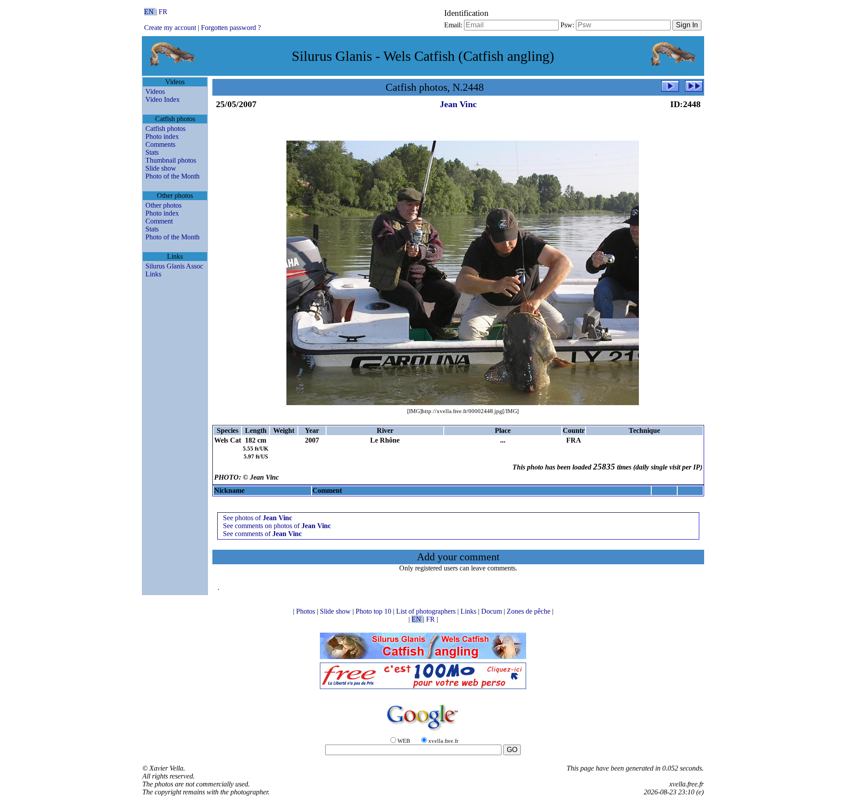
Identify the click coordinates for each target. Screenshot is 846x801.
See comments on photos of (277, 525)
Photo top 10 (374, 611)
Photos (306, 611)
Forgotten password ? (231, 27)
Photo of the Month (172, 176)
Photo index (162, 136)
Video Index (162, 99)
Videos (155, 91)
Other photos (163, 205)
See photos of (257, 518)
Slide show (160, 168)
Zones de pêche (529, 611)
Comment (159, 221)
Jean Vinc (458, 104)
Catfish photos (165, 128)
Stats (152, 152)
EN (150, 11)
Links (153, 274)
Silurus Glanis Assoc (174, 266)
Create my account (170, 27)
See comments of (262, 533)
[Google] (423, 731)
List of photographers (426, 611)
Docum (492, 611)
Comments (160, 144)
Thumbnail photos (170, 160)
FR (163, 11)
